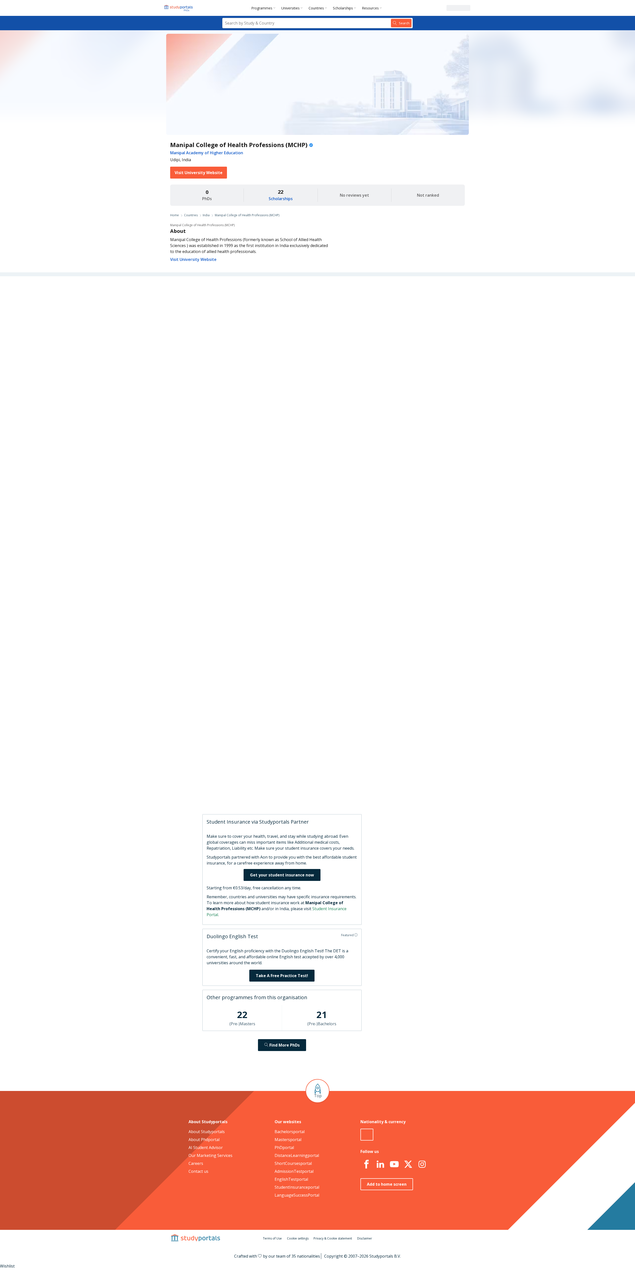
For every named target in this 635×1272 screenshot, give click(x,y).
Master (292, 394)
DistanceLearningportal (297, 1155)
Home (174, 215)
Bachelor (312, 394)
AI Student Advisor (206, 1147)
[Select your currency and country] (366, 1135)
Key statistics (244, 307)
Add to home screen (387, 1184)
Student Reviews (240, 366)
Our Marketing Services (210, 1155)
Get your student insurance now (282, 875)
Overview (247, 295)
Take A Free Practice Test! (282, 975)
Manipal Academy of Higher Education (206, 152)
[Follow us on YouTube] (394, 1164)
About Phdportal (204, 1139)
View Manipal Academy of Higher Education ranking (322, 564)
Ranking (248, 319)
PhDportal (284, 1147)
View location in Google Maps (310, 744)
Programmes (261, 8)
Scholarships (343, 8)
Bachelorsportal (290, 1131)
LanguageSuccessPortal (297, 1195)
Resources (370, 8)
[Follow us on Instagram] (422, 1164)
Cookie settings (298, 1238)
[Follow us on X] (408, 1164)
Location (248, 354)
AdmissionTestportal (294, 1171)
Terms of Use (272, 1238)
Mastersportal (288, 1139)
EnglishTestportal (291, 1179)
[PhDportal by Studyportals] (179, 8)
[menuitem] (264, 8)
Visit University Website (198, 172)
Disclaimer (364, 1238)
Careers (248, 342)
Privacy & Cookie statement (333, 1238)
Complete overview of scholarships (315, 522)
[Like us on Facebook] (366, 1164)
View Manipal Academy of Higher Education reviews (322, 793)
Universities (290, 8)
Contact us (198, 1171)
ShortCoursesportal (293, 1163)
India (206, 215)
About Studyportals (207, 1131)
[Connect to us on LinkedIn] (380, 1164)
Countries (316, 8)
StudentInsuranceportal (297, 1187)
